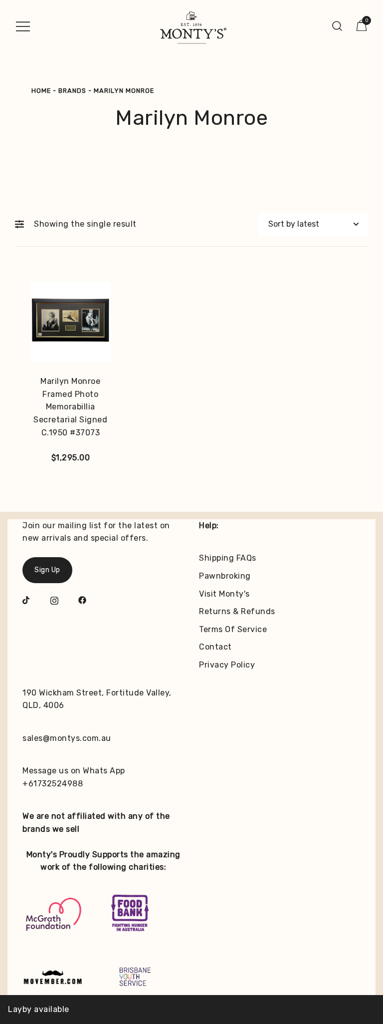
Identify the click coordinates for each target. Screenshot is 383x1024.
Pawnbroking (225, 576)
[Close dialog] (362, 844)
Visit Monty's (224, 594)
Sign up (282, 978)
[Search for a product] (337, 25)
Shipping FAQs (227, 558)
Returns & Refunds (237, 611)
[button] (22, 224)
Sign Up (47, 570)
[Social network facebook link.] (82, 599)
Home (41, 90)
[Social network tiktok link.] (26, 599)
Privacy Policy (227, 665)
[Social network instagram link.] (54, 599)
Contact (215, 647)
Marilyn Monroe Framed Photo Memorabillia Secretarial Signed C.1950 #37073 (70, 406)
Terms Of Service (233, 629)
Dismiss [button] (86, 1009)
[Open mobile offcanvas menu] (23, 25)
